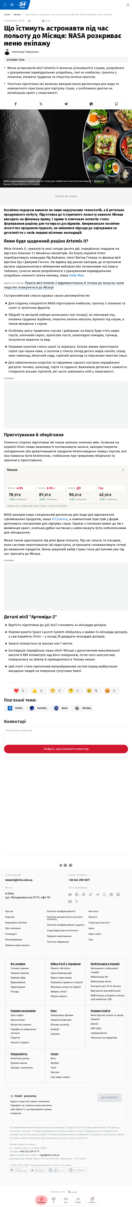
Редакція (9, 917)
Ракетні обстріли (60, 968)
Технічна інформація (58, 942)
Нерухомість (19, 1054)
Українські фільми (61, 1019)
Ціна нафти (17, 1015)
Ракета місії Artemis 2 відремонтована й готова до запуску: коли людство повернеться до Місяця (64, 285)
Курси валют (18, 1019)
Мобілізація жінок (101, 981)
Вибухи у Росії (59, 991)
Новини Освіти (100, 1010)
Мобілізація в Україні (105, 963)
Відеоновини (18, 982)
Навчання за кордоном (104, 1037)
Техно (7, 15)
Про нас (9, 911)
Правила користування (17, 945)
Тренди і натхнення (22, 1067)
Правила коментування (59, 936)
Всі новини (18, 963)
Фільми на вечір (60, 1024)
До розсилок (110, 1097)
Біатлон (55, 1072)
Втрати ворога (59, 996)
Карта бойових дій (61, 973)
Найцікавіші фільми (62, 1015)
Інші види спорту (60, 1077)
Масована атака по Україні (66, 987)
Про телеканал (13, 928)
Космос (18, 15)
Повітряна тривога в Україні (67, 982)
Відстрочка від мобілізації (105, 990)
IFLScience (60, 519)
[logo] (22, 4)
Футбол (55, 1063)
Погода (15, 991)
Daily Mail (76, 275)
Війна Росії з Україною (66, 963)
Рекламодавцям (13, 940)
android (18, 1170)
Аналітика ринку (20, 1058)
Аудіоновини (18, 987)
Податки (15, 1037)
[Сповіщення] (128, 5)
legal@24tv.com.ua (49, 1155)
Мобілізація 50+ (99, 976)
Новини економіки (23, 1010)
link (70, 894)
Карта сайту (95, 934)
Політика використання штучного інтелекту (64, 918)
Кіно (54, 1010)
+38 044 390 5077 (79, 880)
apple (38, 1170)
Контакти (93, 911)
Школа (94, 1023)
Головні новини (20, 968)
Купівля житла (19, 1063)
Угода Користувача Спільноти (62, 931)
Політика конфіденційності (61, 911)
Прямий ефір (18, 977)
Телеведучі (11, 934)
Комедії (55, 1029)
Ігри (91, 940)
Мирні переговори (61, 977)
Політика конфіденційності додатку (66, 925)
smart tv (57, 1170)
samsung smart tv (77, 1170)
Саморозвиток (99, 1033)
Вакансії (93, 917)
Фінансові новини (21, 1024)
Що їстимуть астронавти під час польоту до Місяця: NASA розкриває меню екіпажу (68, 15)
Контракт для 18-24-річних (106, 986)
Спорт (55, 1054)
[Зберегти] (116, 104)
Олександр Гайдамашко (25, 52)
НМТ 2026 (96, 1028)
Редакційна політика (16, 923)
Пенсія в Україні (20, 1042)
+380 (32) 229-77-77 (29, 1151)
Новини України (20, 973)
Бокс (53, 1058)
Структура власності (99, 923)
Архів (91, 928)
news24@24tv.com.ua (18, 880)
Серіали (55, 1033)
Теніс (54, 1067)
